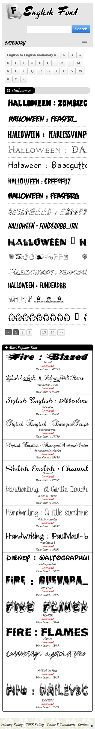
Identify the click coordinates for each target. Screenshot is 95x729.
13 (44, 332)
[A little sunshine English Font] (47, 516)
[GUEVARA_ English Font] (47, 585)
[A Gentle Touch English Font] (47, 493)
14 (52, 332)
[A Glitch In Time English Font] (47, 667)
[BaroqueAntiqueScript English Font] (47, 447)
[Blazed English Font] (47, 359)
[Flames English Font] (47, 635)
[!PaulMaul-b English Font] (47, 539)
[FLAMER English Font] (47, 612)
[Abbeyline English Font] (47, 404)
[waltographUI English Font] (47, 561)
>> (61, 332)
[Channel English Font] (47, 470)
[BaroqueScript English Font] (47, 426)
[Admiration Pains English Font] (47, 382)
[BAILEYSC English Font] (47, 697)
